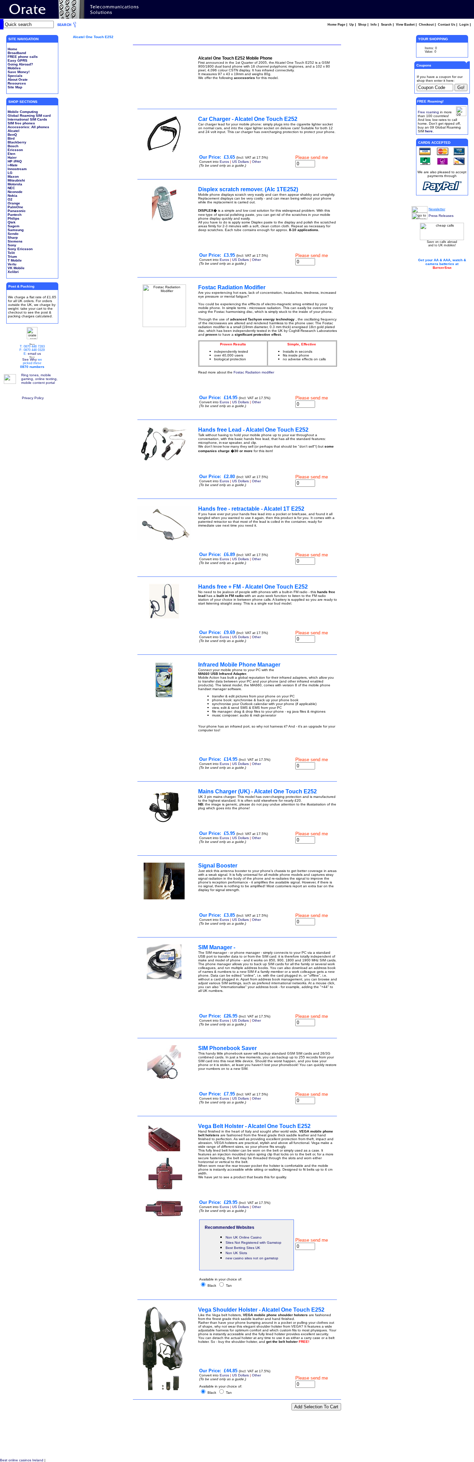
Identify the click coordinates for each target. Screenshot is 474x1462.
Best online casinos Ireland (21, 1460)
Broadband (17, 53)
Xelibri (13, 272)
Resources (17, 83)
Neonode (15, 192)
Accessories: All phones (28, 127)
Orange (14, 203)
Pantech (15, 215)
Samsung (16, 230)
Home (12, 49)
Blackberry (17, 142)
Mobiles (14, 68)
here (429, 131)
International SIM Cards (27, 119)
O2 (10, 199)
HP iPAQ (15, 161)
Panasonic (17, 211)
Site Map (15, 87)
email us (34, 353)
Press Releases (441, 216)
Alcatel (13, 131)
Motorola (15, 184)
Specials (15, 76)
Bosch (13, 146)
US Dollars (240, 162)
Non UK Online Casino (244, 1237)
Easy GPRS (17, 60)
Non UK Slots (236, 1253)
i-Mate (13, 165)
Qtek (12, 222)
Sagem (13, 226)
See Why (29, 359)
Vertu (12, 264)
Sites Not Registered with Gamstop (253, 1242)
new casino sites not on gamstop (252, 1258)
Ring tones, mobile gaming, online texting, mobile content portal (39, 379)
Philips (13, 218)
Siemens (15, 241)
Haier (12, 157)
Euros (224, 162)
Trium (12, 256)
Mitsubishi (16, 180)
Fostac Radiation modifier (254, 372)
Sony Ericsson (20, 249)
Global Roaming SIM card (29, 115)
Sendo (13, 234)
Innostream (17, 169)
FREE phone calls (23, 57)
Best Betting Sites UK (243, 1248)
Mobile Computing (23, 112)
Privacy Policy (33, 398)
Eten (11, 154)
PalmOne (15, 207)
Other (256, 162)
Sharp (13, 237)
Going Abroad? (20, 64)
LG (10, 173)
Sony (12, 245)
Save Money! (18, 72)
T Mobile (15, 260)
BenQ (12, 134)
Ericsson (15, 150)
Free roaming (428, 112)
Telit (11, 253)
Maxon (13, 176)
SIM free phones (21, 123)
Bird (11, 138)
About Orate (18, 79)
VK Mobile (16, 268)
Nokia (12, 195)
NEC (11, 188)
